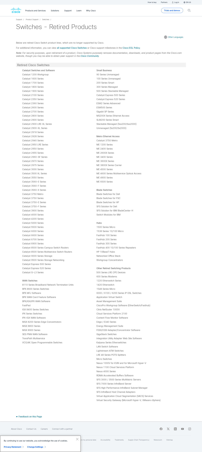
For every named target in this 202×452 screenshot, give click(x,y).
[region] (40, 444)
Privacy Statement (12, 447)
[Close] (77, 439)
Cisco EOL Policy (131, 48)
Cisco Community (90, 56)
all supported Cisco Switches (72, 48)
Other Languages (175, 37)
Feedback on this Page (30, 416)
